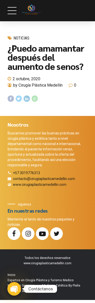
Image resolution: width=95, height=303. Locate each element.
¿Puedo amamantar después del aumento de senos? (46, 57)
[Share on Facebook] (11, 98)
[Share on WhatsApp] (35, 98)
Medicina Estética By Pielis (61, 285)
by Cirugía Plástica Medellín (38, 85)
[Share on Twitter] (19, 98)
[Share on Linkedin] (27, 98)
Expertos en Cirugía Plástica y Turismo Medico (41, 280)
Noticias (21, 38)
